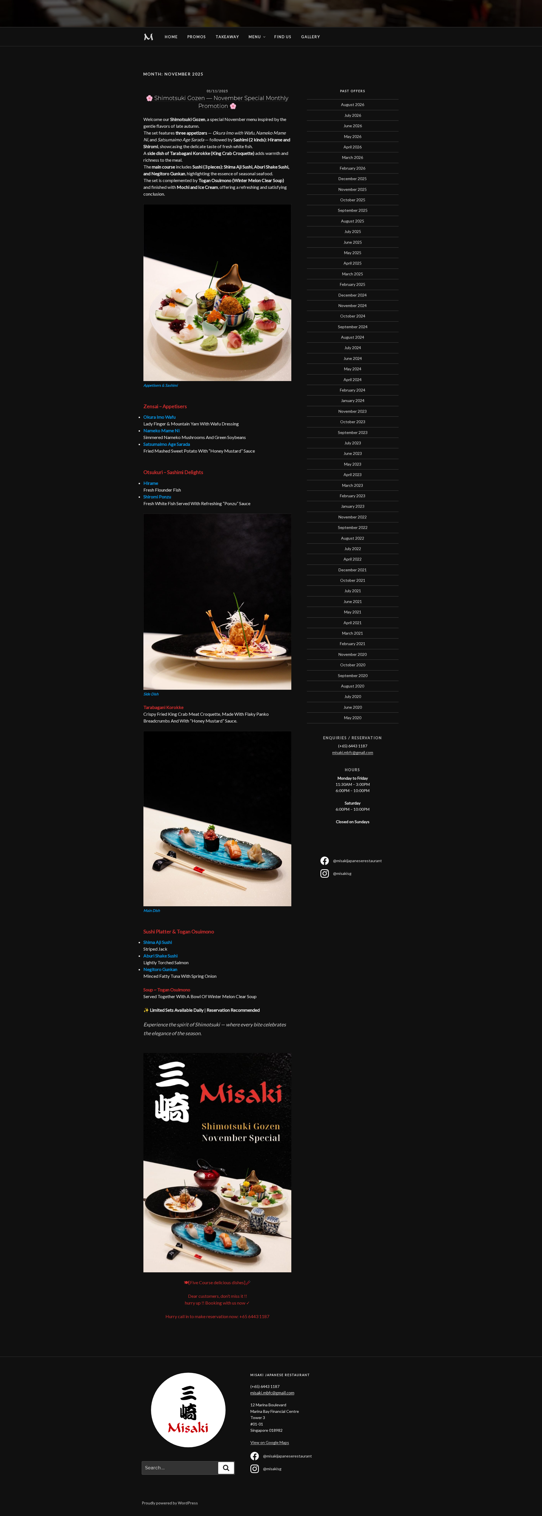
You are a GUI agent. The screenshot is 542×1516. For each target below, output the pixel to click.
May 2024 (352, 368)
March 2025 (352, 273)
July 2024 (352, 347)
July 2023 (352, 442)
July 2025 (352, 231)
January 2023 (352, 506)
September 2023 (353, 432)
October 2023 (352, 421)
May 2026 (352, 136)
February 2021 (352, 643)
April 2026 (353, 146)
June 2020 (353, 707)
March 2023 (352, 485)
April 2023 (353, 474)
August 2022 (352, 538)
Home (148, 36)
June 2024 (353, 358)
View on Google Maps (269, 1442)
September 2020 (353, 675)
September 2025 (353, 210)
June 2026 (353, 125)
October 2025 (352, 199)
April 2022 (353, 559)
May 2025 (352, 252)
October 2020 (352, 664)
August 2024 (352, 337)
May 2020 (352, 717)
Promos (196, 36)
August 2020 (352, 686)
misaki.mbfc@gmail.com (352, 752)
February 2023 (352, 495)
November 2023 (352, 411)
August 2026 (352, 104)
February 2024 (352, 390)
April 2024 (353, 379)
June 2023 (353, 453)
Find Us (282, 36)
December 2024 (352, 295)
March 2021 (352, 633)
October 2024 (352, 315)
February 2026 (352, 168)
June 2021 (353, 601)
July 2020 (352, 696)
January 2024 (352, 400)
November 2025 (352, 189)
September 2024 (353, 326)
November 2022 (352, 516)
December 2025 (352, 178)
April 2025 (353, 263)
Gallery (310, 36)
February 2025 (352, 284)
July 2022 (352, 548)
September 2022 (353, 527)
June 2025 (353, 242)
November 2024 (352, 305)
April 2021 (353, 622)
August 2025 (352, 221)
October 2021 (352, 580)
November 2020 (352, 654)
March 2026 (352, 157)
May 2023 (352, 464)
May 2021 (352, 611)
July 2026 (352, 115)
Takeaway (227, 36)
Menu (255, 36)
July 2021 (352, 590)
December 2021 (352, 569)
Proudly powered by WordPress (170, 1502)
